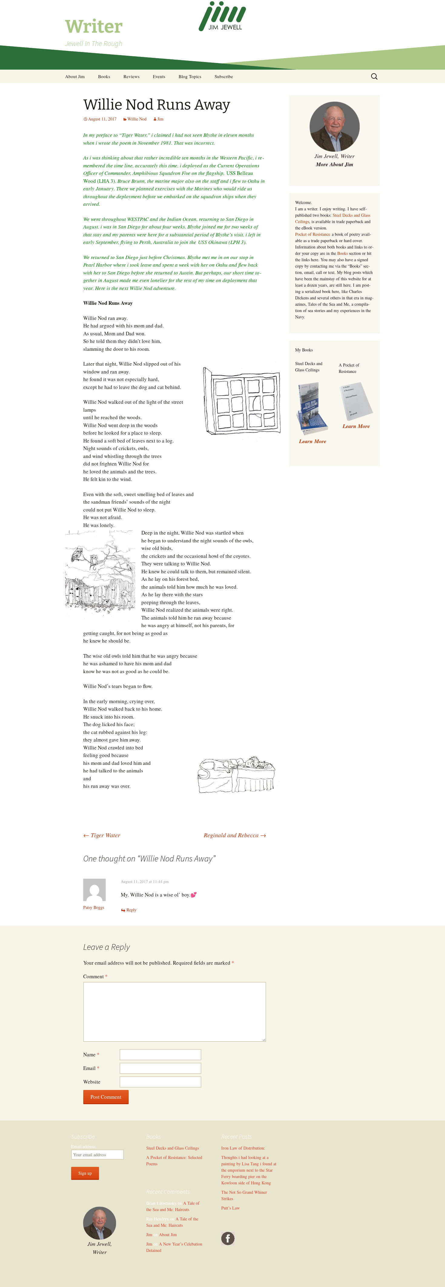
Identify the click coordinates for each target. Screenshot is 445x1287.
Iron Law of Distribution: (243, 1148)
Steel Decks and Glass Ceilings (172, 1148)
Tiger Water (101, 835)
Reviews (132, 76)
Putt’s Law (230, 1208)
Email (91, 1068)
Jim (160, 119)
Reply (132, 910)
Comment (95, 976)
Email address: (83, 1146)
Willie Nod (137, 119)
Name (91, 1054)
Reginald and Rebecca (235, 835)
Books (104, 76)
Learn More (356, 426)
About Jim (75, 76)
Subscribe (224, 76)
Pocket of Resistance (312, 234)
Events (159, 76)
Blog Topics (190, 76)
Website (92, 1081)
